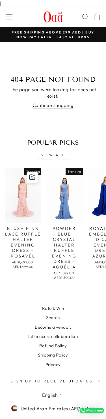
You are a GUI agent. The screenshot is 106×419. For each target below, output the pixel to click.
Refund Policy (53, 345)
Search (53, 317)
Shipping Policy (53, 355)
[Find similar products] (32, 177)
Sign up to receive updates (51, 381)
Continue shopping (53, 105)
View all (53, 155)
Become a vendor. (53, 327)
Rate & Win (53, 308)
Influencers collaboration (53, 336)
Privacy (53, 364)
